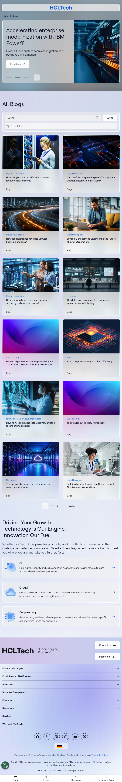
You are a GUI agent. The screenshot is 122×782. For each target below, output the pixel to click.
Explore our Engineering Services (61, 616)
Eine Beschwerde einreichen (62, 765)
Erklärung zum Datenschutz (55, 762)
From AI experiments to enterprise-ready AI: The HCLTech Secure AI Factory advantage (29, 363)
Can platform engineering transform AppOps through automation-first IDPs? (91, 179)
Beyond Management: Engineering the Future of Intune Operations (91, 240)
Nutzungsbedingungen (81, 762)
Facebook (37, 736)
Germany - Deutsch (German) (61, 746)
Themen (84, 736)
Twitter (47, 736)
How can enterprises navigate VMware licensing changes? (26, 240)
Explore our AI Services (61, 567)
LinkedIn (56, 736)
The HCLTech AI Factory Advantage (86, 422)
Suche (46, 780)
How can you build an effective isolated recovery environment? (27, 179)
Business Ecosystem (13, 692)
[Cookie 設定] (5, 765)
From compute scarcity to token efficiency (89, 361)
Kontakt (14, 762)
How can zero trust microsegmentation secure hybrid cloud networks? (27, 302)
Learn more (73, 438)
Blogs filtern (17, 126)
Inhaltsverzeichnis (102, 762)
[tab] (37, 77)
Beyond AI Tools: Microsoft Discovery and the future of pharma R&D (30, 424)
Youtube (75, 736)
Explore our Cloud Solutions (61, 592)
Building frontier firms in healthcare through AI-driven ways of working (91, 486)
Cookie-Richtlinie (100, 755)
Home (5, 16)
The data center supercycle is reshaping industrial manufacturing (88, 302)
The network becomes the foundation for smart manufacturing (28, 486)
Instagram (65, 736)
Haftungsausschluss (30, 762)
